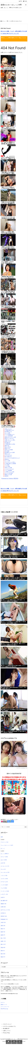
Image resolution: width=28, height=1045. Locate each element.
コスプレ (4, 878)
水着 (3, 922)
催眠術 (3, 903)
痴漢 (3, 931)
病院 (3, 928)
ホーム (3, 21)
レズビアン (4, 894)
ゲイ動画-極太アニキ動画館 (10, 463)
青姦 (3, 947)
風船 (3, 956)
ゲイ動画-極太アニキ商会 (10, 444)
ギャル (3, 869)
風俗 (3, 950)
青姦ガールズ (7, 453)
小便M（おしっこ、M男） (10, 439)
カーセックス (5, 866)
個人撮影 (4, 900)
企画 (3, 897)
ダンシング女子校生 (9, 473)
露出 (3, 944)
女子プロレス (5, 910)
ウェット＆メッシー (7, 845)
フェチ (4, 888)
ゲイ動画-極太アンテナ (9, 430)
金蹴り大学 (7, 445)
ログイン (3, 1002)
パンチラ (4, 885)
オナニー (4, 856)
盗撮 (3, 935)
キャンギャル (5, 872)
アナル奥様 (7, 464)
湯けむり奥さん (8, 446)
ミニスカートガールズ (9, 469)
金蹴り (3, 941)
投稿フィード (4, 1004)
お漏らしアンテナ (8, 428)
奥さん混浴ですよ (8, 456)
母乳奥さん (7, 459)
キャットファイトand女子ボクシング (12, 457)
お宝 (3, 863)
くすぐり (4, 875)
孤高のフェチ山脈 (8, 474)
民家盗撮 (4, 919)
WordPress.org (4, 1008)
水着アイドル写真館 (9, 449)
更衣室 (4, 916)
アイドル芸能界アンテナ (10, 434)
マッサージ (5, 891)
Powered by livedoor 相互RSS (9, 478)
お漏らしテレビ (8, 441)
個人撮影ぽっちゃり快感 (10, 452)
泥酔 (3, 925)
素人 (3, 938)
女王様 (3, 913)
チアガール (4, 881)
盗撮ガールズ (7, 448)
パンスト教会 (7, 466)
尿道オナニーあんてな (9, 438)
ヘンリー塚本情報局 (9, 435)
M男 (2, 837)
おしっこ (3, 848)
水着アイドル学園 (8, 467)
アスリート (4, 842)
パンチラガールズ (8, 455)
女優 (3, 906)
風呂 (3, 953)
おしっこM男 (7, 433)
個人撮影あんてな (8, 431)
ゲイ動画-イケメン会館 (9, 471)
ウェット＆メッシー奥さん (10, 462)
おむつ (4, 859)
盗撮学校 (6, 475)
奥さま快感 (7, 451)
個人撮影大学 (7, 442)
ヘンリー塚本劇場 (8, 470)
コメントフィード (5, 1006)
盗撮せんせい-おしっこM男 (10, 437)
